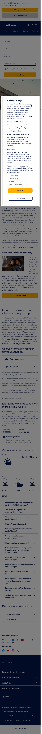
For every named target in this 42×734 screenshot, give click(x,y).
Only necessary (20, 198)
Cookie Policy (13, 178)
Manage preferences (15, 185)
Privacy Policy (13, 175)
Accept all (20, 190)
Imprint (11, 182)
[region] (20, 151)
